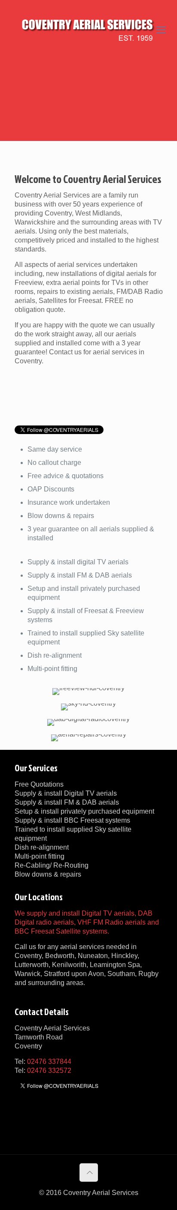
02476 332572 (49, 1070)
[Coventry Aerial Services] (88, 30)
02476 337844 (49, 1061)
